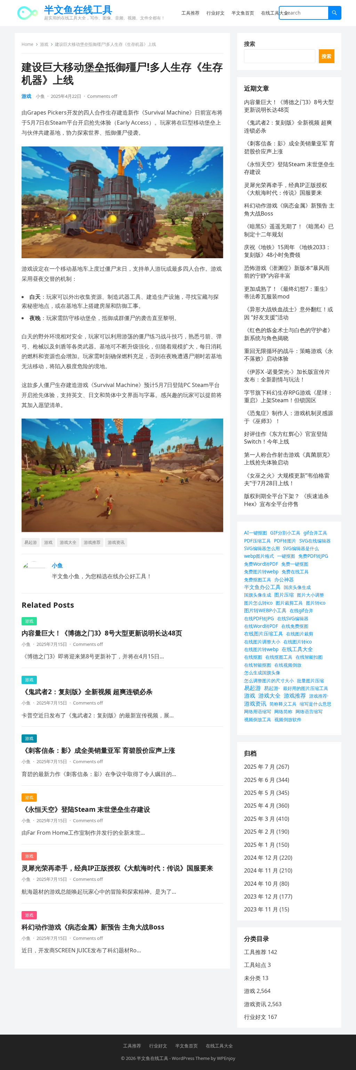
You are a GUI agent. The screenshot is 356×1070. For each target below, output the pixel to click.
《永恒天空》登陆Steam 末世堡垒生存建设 (86, 809)
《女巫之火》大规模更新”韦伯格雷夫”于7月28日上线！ (287, 479)
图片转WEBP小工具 (265, 610)
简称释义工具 (283, 704)
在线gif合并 (301, 610)
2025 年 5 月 (259, 793)
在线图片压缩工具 (263, 633)
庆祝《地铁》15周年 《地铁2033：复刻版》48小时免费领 (287, 251)
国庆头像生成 (297, 587)
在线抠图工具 (278, 657)
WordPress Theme (191, 1058)
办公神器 (284, 579)
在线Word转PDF (261, 626)
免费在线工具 (295, 571)
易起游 (30, 542)
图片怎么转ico (258, 603)
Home (27, 44)
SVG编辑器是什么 (301, 548)
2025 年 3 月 (259, 819)
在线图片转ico (297, 642)
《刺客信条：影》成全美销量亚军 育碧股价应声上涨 (98, 750)
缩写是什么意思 (315, 704)
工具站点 (255, 965)
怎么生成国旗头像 (262, 672)
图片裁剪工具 (289, 603)
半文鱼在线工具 (78, 9)
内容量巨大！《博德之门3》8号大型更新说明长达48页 (102, 633)
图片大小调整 (310, 595)
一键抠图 (286, 556)
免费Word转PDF (261, 564)
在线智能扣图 (309, 657)
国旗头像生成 (257, 595)
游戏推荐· (319, 696)
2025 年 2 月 (259, 831)
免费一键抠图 (294, 564)
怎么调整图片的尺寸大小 (269, 680)
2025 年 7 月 (259, 766)
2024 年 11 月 (261, 870)
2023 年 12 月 (261, 896)
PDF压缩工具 (257, 541)
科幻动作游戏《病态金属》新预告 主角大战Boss (93, 927)
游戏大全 (68, 542)
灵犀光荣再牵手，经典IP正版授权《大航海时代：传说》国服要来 (117, 868)
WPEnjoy (226, 1058)
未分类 (252, 978)
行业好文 (255, 1017)
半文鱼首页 (186, 1046)
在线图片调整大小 (262, 642)
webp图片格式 (259, 556)
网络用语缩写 (257, 711)
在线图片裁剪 (299, 634)
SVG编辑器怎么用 (262, 548)
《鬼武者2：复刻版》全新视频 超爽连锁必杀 (87, 691)
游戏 (44, 44)
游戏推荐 (92, 542)
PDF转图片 (285, 541)
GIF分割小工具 (285, 533)
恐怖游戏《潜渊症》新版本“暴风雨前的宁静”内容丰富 (287, 271)
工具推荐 (255, 952)
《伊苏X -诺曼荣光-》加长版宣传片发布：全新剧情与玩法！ (287, 375)
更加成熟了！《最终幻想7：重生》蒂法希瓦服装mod (287, 292)
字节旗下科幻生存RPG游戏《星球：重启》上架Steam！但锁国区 (288, 396)
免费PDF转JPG (313, 556)
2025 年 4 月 (259, 805)
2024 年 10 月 (261, 883)
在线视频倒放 (287, 665)
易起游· (272, 688)
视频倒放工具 (257, 719)
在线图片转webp (261, 649)
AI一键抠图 (255, 533)
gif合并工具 (315, 533)
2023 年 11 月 (261, 909)
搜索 (249, 44)
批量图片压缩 (310, 680)
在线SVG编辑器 (292, 618)
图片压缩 (284, 594)
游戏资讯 (116, 542)
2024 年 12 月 (261, 857)
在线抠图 (253, 657)
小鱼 (40, 96)
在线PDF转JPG (259, 618)
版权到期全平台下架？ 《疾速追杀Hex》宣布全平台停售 (286, 499)
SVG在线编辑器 (315, 541)
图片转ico (315, 603)
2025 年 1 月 (259, 845)
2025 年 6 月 (259, 780)
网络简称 (283, 711)
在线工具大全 (297, 649)
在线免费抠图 (294, 626)
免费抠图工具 (257, 579)
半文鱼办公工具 (262, 586)
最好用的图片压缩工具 (305, 688)
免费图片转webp (261, 571)
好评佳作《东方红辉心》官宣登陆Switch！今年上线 (285, 437)
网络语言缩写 (309, 711)
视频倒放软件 (287, 719)
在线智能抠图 (257, 665)
